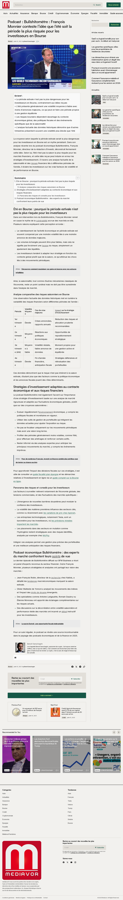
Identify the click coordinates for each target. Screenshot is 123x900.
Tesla (69, 801)
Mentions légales (20, 897)
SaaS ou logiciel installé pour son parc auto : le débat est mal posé (105, 39)
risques (34, 163)
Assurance (6, 801)
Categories (6, 790)
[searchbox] (52, 5)
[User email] (15, 657)
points (56, 556)
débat (64, 611)
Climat (70, 816)
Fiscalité (5, 827)
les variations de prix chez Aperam (59, 513)
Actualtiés (5, 797)
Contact (45, 897)
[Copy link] (84, 667)
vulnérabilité (41, 220)
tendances (32, 581)
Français (71, 797)
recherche (56, 577)
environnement (46, 412)
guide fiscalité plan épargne (45, 474)
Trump (70, 808)
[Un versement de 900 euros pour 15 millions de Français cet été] (27, 711)
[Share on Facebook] (72, 667)
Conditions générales (8, 897)
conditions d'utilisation (69, 684)
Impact (58, 310)
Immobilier (106, 118)
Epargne (5, 823)
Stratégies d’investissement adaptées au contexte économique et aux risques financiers (47, 191)
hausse (45, 245)
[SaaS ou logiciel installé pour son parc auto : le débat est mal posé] (96, 99)
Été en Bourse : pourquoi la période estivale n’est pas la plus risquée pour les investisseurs (45, 182)
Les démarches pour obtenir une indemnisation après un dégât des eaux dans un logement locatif (106, 59)
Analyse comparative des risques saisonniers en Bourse (42, 187)
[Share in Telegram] (80, 667)
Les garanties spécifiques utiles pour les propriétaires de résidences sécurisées (105, 49)
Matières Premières (9, 834)
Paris (69, 812)
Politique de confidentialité (34, 897)
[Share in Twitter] (76, 667)
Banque (25, 715)
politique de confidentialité (54, 684)
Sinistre (70, 819)
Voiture (70, 805)
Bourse (10, 41)
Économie (106, 164)
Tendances (72, 790)
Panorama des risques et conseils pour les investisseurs (42, 196)
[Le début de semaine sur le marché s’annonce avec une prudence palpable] (107, 754)
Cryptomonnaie (7, 816)
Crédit (64, 717)
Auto (104, 102)
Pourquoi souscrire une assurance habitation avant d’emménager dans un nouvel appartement (106, 70)
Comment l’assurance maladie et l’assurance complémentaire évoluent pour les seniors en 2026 (106, 80)
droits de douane (39, 592)
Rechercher (95, 20)
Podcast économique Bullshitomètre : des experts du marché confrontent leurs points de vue (43, 199)
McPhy (46, 535)
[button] (47, 695)
